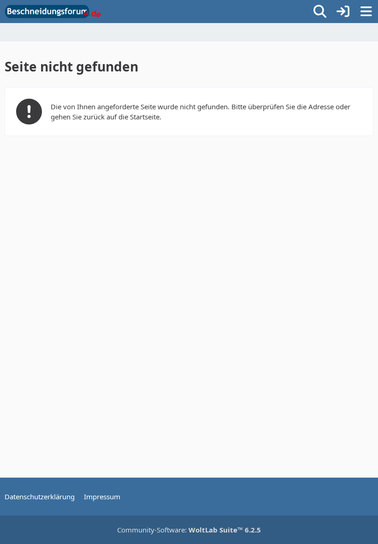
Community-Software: (189, 529)
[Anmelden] (343, 11)
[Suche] (320, 11)
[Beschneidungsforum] (53, 11)
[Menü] (366, 11)
